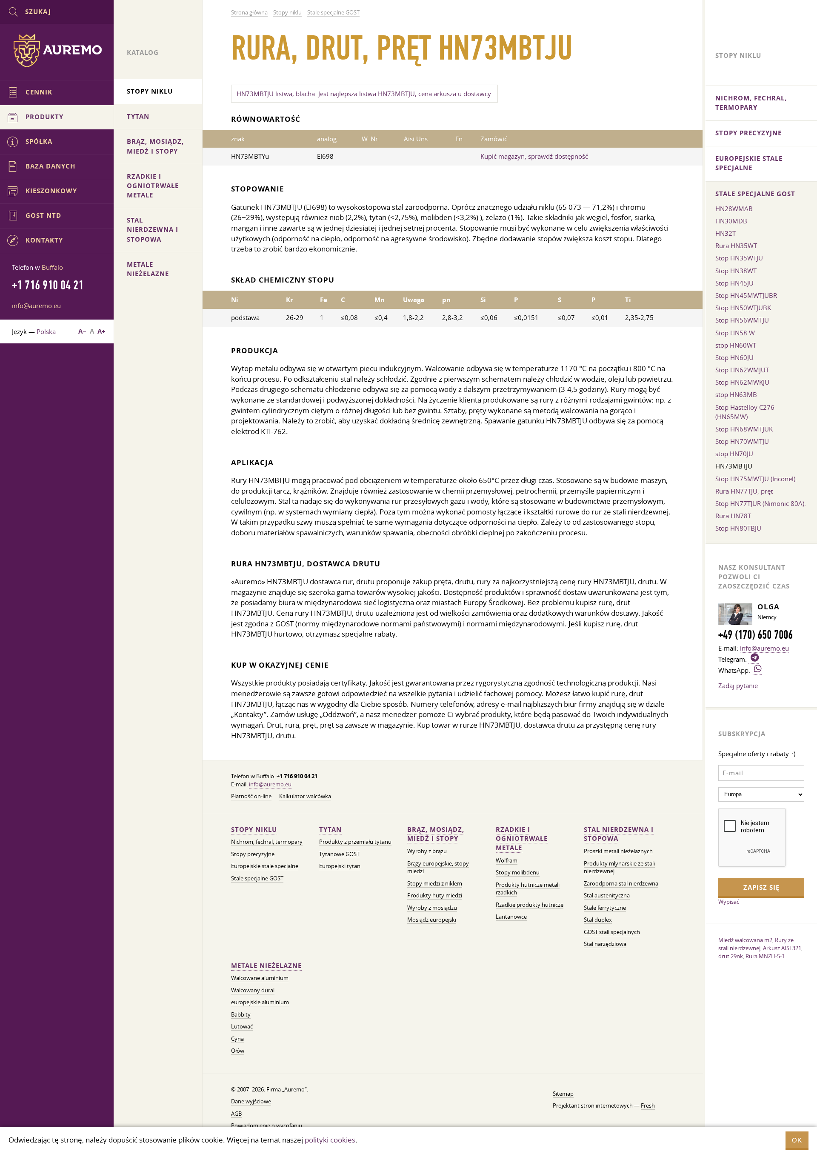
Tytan (330, 829)
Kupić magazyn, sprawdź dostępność (534, 156)
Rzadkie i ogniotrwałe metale (522, 839)
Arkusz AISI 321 (782, 948)
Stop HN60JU (734, 357)
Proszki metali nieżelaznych (618, 851)
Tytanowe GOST (339, 854)
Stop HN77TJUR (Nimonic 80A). (760, 503)
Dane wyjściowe (251, 1101)
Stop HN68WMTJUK (744, 429)
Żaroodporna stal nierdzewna (621, 883)
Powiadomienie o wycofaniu (266, 1125)
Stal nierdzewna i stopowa (619, 834)
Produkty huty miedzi (434, 895)
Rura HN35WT (736, 245)
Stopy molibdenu (518, 872)
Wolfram (506, 860)
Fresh (648, 1105)
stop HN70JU (734, 453)
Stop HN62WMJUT (742, 370)
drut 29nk (730, 956)
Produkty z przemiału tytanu (355, 842)
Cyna (237, 1039)
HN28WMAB (734, 208)
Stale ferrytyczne (605, 907)
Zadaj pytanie (738, 685)
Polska (46, 331)
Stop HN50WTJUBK (743, 307)
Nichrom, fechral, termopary (267, 842)
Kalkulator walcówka (305, 796)
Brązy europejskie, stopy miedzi (438, 867)
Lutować (242, 1026)
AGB (236, 1113)
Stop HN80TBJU (738, 528)
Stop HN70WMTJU (742, 441)
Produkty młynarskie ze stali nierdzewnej (619, 867)
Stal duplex (598, 919)
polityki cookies (330, 1140)
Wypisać (728, 901)
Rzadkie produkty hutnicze (529, 904)
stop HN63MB (736, 394)
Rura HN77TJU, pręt (744, 491)
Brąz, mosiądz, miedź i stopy (435, 834)
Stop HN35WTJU (739, 258)
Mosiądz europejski (431, 919)
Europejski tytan (339, 866)
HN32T (725, 233)
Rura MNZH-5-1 (765, 956)
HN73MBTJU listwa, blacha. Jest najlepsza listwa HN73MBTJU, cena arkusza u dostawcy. (364, 93)
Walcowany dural (252, 990)
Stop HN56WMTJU (742, 320)
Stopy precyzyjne (252, 854)
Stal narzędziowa (605, 944)
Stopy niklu (254, 829)
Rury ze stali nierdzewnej (756, 944)
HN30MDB (731, 221)
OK (797, 1140)
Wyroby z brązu (427, 851)
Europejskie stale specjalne (264, 866)
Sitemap (563, 1093)
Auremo (57, 50)
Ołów (237, 1050)
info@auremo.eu (270, 784)
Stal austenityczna (607, 895)
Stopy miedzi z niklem (434, 883)
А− (82, 331)
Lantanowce (511, 916)
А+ (101, 331)
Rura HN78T (733, 515)
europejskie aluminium (260, 1002)
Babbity (241, 1014)
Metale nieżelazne (266, 965)
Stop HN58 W (735, 332)
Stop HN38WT (736, 270)
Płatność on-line (251, 796)
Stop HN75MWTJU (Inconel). (756, 478)
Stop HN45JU (734, 283)
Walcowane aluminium (260, 978)
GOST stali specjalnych (612, 932)
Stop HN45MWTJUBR (746, 295)
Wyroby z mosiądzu (432, 907)
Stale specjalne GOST (257, 878)
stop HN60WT (735, 345)
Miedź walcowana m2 (745, 940)
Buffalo (52, 267)
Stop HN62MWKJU (742, 382)
